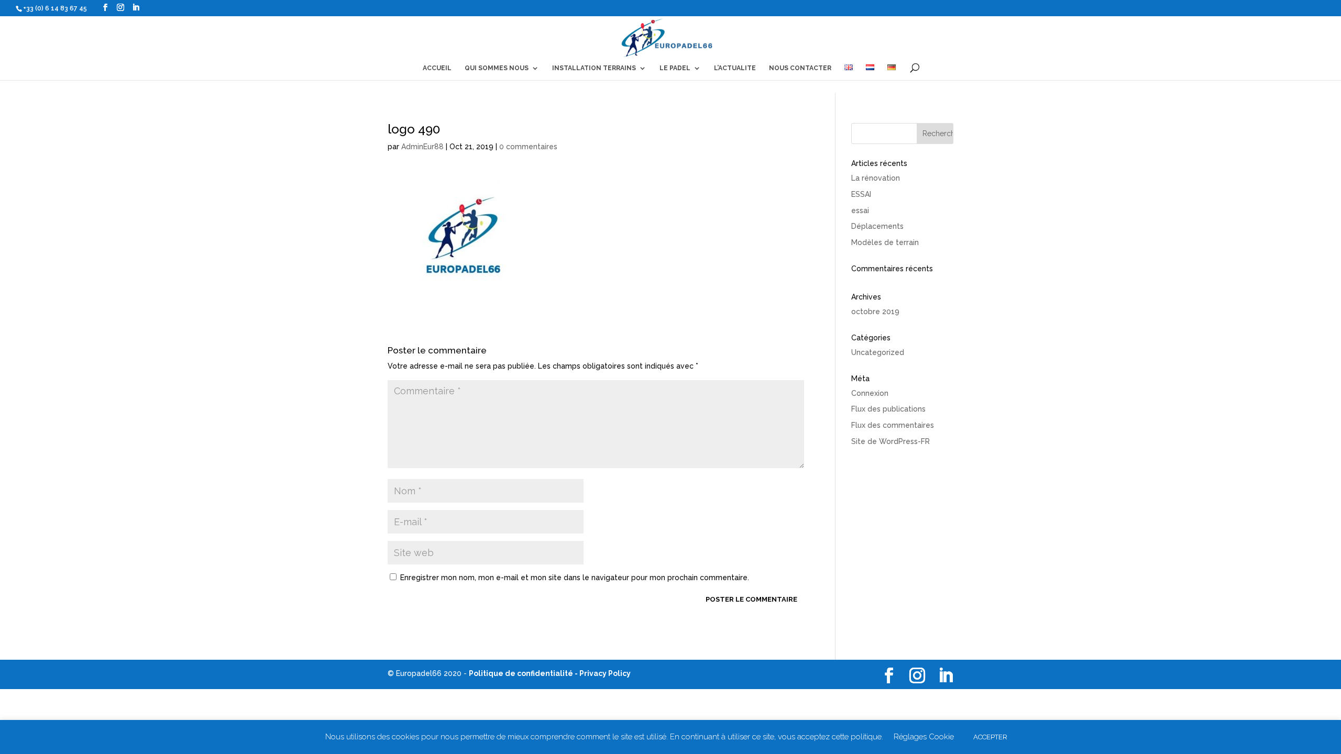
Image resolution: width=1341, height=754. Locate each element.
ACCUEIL (437, 68)
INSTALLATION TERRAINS (594, 68)
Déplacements (877, 226)
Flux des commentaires (892, 425)
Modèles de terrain (885, 242)
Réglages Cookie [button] (924, 736)
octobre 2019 (875, 311)
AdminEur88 (422, 146)
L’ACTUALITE (735, 68)
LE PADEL (674, 68)
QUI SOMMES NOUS (497, 68)
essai (860, 210)
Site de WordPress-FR (890, 441)
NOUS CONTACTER (800, 68)
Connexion (869, 393)
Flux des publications (888, 409)
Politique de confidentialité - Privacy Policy (550, 673)
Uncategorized (877, 352)
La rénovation (875, 178)
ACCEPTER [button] (990, 737)
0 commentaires (528, 146)
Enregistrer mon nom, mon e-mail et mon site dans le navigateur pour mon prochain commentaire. (574, 577)
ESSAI (861, 194)
